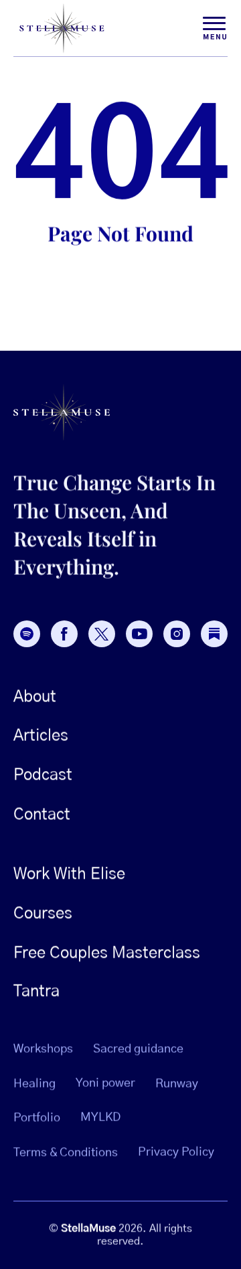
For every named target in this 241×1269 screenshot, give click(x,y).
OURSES (42, 914)
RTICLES (40, 736)
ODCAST (42, 775)
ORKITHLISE (69, 874)
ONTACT (41, 815)
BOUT (34, 697)
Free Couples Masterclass (106, 953)
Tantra (36, 992)
